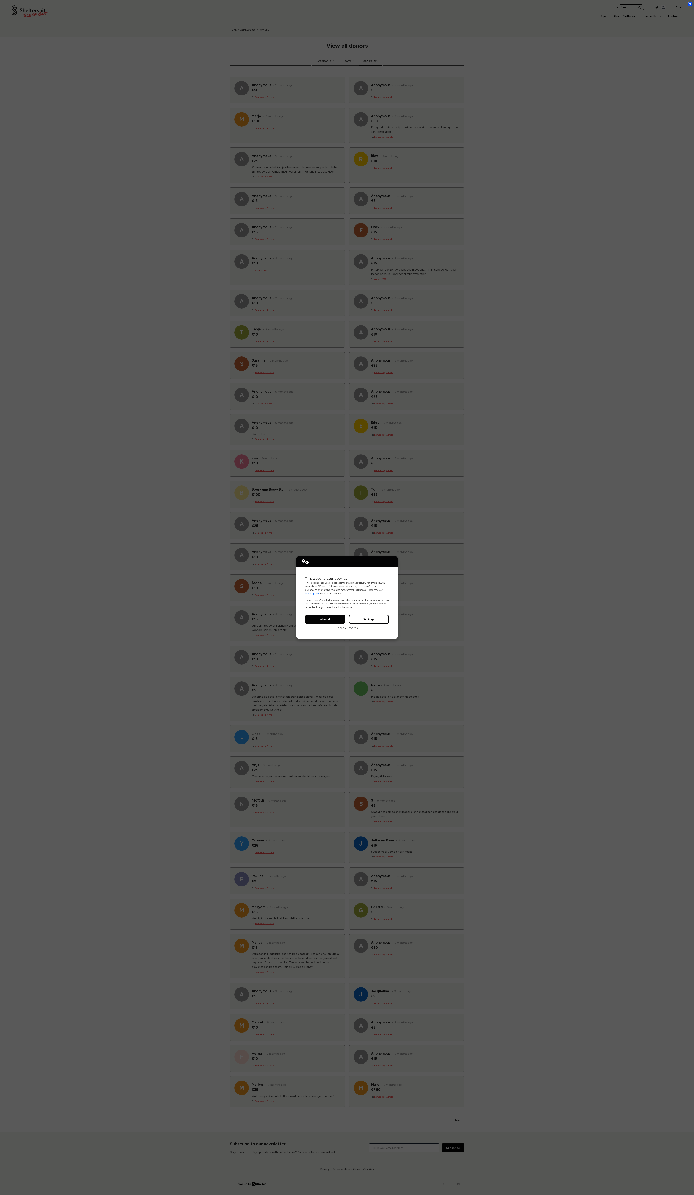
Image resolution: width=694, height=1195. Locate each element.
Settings (368, 619)
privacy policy (312, 593)
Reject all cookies (347, 628)
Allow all (325, 619)
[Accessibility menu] (690, 4)
